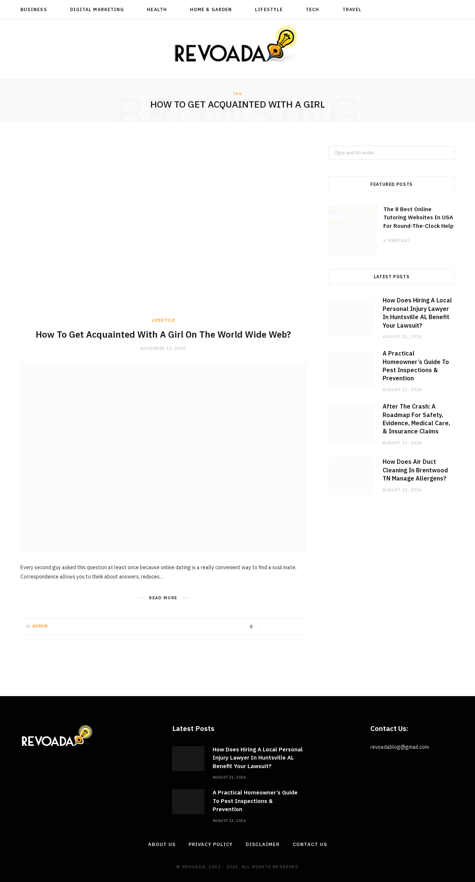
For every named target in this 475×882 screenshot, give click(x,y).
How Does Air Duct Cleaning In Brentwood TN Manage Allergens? (415, 470)
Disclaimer (262, 844)
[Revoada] (237, 43)
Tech (312, 9)
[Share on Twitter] (280, 626)
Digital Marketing (97, 9)
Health (157, 9)
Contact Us (310, 844)
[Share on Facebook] (271, 626)
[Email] (299, 626)
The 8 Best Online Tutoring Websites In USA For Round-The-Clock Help (418, 217)
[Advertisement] (163, 231)
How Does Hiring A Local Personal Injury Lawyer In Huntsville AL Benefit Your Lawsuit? (258, 758)
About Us (161, 844)
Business (33, 9)
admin (40, 626)
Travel (352, 9)
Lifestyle (269, 9)
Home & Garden (211, 9)
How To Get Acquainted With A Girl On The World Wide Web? (163, 334)
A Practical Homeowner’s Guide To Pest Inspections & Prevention (255, 801)
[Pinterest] (289, 626)
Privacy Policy (211, 844)
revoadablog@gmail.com (399, 747)
